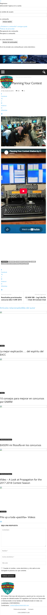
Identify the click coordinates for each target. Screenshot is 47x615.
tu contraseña (4, 19)
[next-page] (1, 522)
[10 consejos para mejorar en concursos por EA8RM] (23, 376)
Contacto (30, 609)
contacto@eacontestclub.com (19, 605)
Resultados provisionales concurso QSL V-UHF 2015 (11, 298)
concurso (12, 261)
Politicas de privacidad (7, 29)
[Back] (0, 1)
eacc (28, 261)
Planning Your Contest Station (10, 263)
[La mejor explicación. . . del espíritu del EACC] (23, 329)
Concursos (3, 511)
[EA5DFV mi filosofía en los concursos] (23, 422)
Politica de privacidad (20, 609)
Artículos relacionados (11, 307)
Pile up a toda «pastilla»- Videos (17, 517)
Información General (6, 439)
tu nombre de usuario (6, 12)
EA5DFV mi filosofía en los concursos (20, 445)
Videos (2, 345)
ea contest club (20, 261)
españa (33, 261)
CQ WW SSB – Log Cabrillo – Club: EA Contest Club (35, 298)
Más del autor (28, 307)
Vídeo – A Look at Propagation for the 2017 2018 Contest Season (21, 481)
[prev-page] (0, 522)
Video (26, 263)
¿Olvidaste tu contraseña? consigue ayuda (13, 26)
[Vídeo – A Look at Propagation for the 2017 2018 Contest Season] (23, 462)
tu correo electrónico (6, 39)
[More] (23, 114)
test (22, 263)
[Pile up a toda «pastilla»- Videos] (23, 499)
